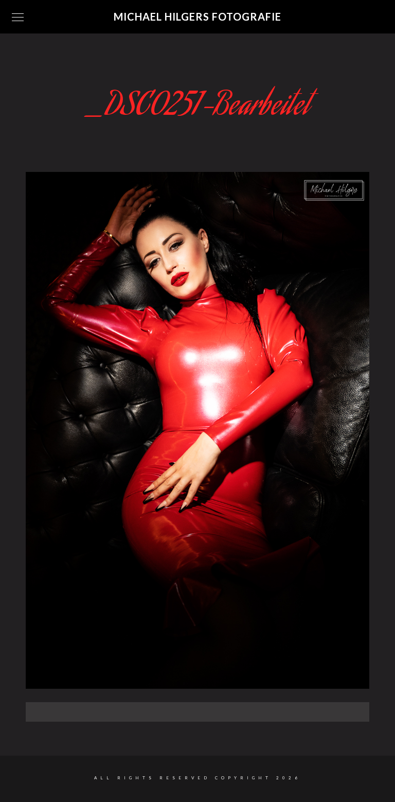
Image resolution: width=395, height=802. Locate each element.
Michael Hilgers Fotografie (197, 16)
